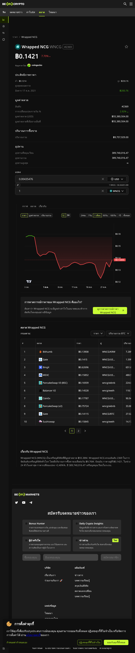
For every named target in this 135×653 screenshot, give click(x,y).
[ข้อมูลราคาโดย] (34, 66)
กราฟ (25, 206)
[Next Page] (85, 431)
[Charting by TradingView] (29, 281)
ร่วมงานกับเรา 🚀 (54, 580)
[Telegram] (31, 503)
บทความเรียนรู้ (82, 580)
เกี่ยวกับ (42, 206)
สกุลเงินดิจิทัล (81, 585)
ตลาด (42, 12)
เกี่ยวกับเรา (50, 575)
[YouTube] (24, 503)
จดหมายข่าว (16, 12)
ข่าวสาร (79, 575)
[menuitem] (4, 19)
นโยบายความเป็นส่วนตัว (57, 648)
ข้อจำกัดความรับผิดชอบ (85, 648)
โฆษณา (53, 12)
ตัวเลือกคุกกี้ (105, 648)
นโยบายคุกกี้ (33, 635)
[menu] (4, 29)
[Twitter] (16, 503)
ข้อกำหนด (37, 648)
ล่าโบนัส (30, 12)
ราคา (15, 36)
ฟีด (4, 12)
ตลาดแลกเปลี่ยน (83, 591)
